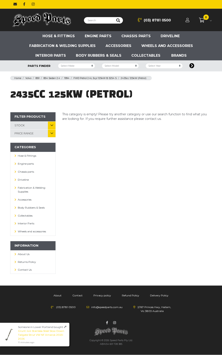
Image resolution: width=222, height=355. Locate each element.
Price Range (24, 133)
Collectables (145, 55)
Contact (77, 295)
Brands (179, 55)
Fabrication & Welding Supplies (62, 46)
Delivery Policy (159, 295)
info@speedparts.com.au (106, 307)
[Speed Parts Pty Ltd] (41, 20)
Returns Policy (27, 261)
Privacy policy (102, 295)
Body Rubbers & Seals (98, 55)
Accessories (118, 46)
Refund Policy (130, 295)
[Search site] (118, 20)
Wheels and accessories (167, 46)
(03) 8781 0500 (157, 20)
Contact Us (25, 269)
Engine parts (98, 36)
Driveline (170, 36)
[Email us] (15, 4)
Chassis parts (136, 36)
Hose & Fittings (58, 36)
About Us (23, 254)
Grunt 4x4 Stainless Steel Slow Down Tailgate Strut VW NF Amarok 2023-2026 (41, 334)
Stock (20, 125)
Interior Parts (50, 55)
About (58, 295)
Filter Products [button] (30, 117)
